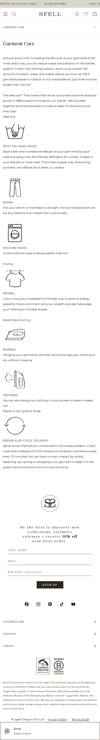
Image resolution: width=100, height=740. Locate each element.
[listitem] (50, 27)
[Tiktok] (62, 604)
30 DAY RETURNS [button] (55, 3)
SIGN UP (50, 585)
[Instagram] (38, 604)
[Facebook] (27, 604)
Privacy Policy (58, 719)
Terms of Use (80, 719)
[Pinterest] (50, 604)
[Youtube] (73, 604)
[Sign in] (79, 14)
